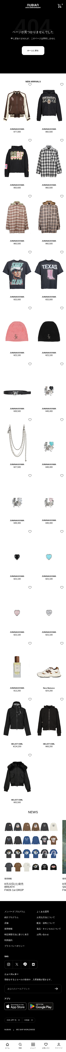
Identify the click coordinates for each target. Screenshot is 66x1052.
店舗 (6, 923)
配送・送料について (46, 923)
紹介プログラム (11, 917)
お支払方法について (46, 917)
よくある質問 (43, 911)
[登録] (56, 988)
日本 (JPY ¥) (11, 1020)
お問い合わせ (43, 934)
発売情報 (8, 879)
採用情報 (8, 929)
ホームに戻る (33, 50)
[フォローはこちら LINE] (25, 964)
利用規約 (8, 940)
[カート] (60, 6)
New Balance (49, 688)
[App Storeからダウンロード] (15, 1006)
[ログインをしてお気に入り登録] (29, 85)
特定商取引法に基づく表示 (16, 934)
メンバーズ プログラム (14, 911)
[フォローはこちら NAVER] (33, 964)
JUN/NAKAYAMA (17, 129)
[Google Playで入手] (40, 1006)
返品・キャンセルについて (49, 929)
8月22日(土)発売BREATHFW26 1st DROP (14, 886)
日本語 (26, 1020)
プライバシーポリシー (14, 946)
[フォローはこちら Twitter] (17, 964)
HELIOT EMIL (17, 744)
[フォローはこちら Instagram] (8, 964)
